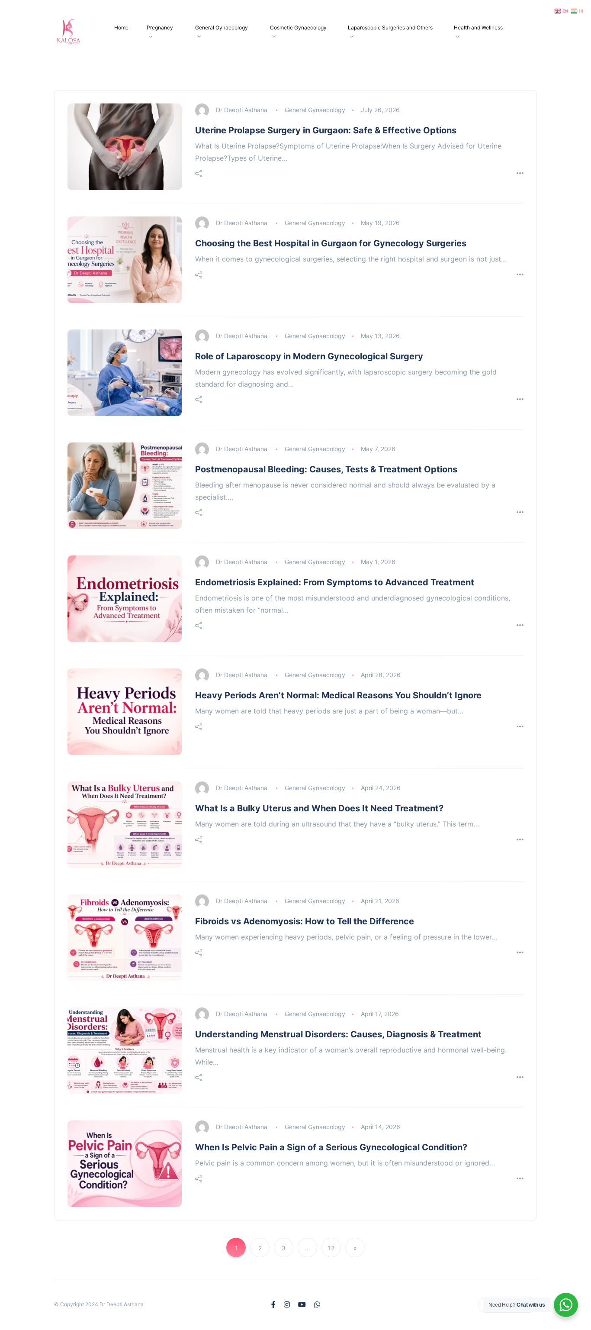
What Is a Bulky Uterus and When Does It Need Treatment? (319, 808)
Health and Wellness (478, 27)
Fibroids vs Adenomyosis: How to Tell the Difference (304, 921)
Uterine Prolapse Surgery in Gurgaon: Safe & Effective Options (325, 130)
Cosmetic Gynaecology (298, 27)
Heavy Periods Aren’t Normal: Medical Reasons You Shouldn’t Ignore (338, 695)
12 (331, 1248)
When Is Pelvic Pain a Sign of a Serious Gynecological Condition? (331, 1147)
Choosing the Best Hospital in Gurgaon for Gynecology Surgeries (330, 243)
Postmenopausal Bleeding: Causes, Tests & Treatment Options (326, 469)
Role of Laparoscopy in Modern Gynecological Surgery (309, 356)
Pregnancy (160, 27)
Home (121, 27)
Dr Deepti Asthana (241, 109)
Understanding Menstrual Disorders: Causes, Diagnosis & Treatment (338, 1034)
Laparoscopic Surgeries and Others (390, 27)
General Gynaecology (221, 27)
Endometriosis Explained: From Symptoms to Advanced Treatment (334, 582)
